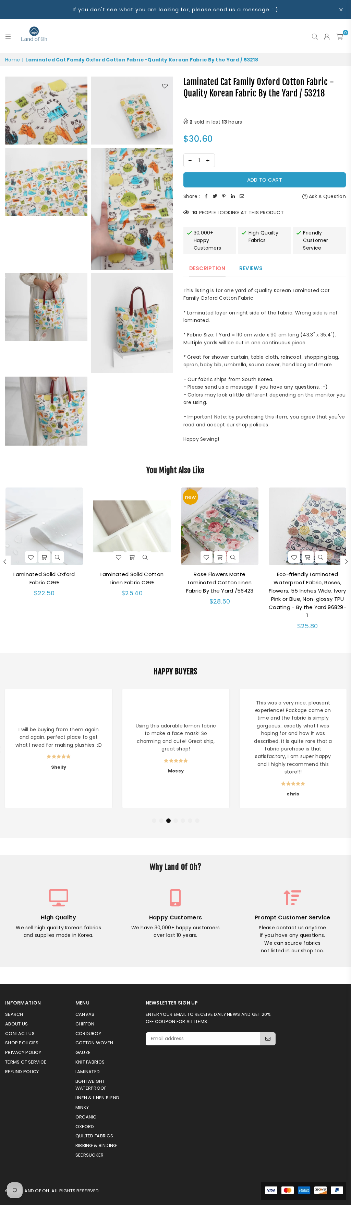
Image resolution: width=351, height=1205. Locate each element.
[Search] (315, 36)
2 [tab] (161, 820)
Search (14, 1014)
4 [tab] (175, 820)
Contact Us (20, 1033)
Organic (86, 1117)
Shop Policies (22, 1043)
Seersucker (89, 1155)
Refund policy (22, 1071)
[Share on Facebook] (206, 196)
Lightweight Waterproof (91, 1085)
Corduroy (88, 1033)
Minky (82, 1107)
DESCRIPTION (207, 268)
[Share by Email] (241, 196)
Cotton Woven (94, 1043)
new (190, 497)
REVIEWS (251, 268)
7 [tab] (197, 820)
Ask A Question (326, 196)
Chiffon (85, 1024)
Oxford (84, 1126)
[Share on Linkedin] (232, 196)
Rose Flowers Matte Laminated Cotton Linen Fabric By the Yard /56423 (220, 582)
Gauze (82, 1052)
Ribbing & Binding (96, 1145)
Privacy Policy (23, 1052)
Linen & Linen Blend (97, 1097)
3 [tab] (168, 820)
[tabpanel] (58, 748)
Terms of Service (25, 1062)
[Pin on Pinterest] (223, 196)
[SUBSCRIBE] (268, 1038)
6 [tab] (190, 820)
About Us (16, 1024)
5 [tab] (183, 820)
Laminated (87, 1071)
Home (12, 59)
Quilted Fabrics (94, 1136)
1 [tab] (154, 820)
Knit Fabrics (90, 1062)
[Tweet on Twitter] (214, 196)
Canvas (85, 1014)
